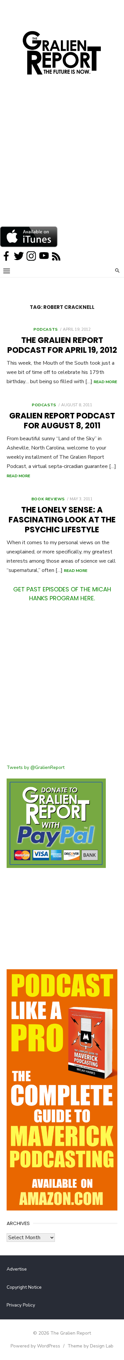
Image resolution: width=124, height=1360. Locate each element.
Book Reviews (48, 499)
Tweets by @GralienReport (35, 767)
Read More (105, 381)
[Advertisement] (62, 161)
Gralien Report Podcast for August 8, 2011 (62, 420)
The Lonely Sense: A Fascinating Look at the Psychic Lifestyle (62, 519)
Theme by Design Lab (90, 1346)
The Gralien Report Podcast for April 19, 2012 (62, 345)
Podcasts (45, 329)
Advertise (17, 1269)
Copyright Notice (24, 1287)
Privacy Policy (21, 1305)
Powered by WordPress (35, 1346)
